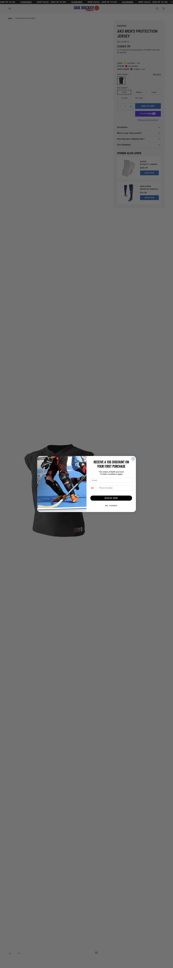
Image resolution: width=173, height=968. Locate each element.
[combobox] (94, 488)
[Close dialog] (133, 458)
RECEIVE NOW (111, 498)
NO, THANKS (111, 506)
